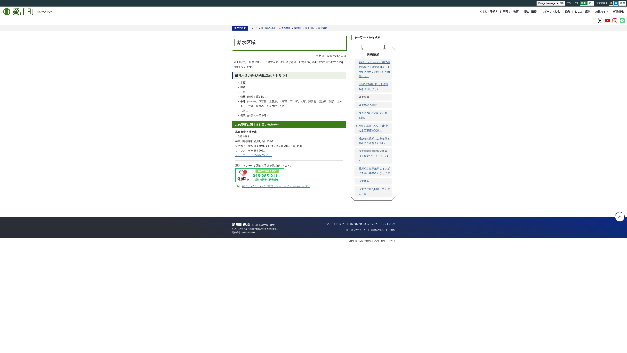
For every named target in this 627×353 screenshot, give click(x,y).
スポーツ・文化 (550, 11)
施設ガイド (601, 11)
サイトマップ (388, 224)
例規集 (392, 230)
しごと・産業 (582, 11)
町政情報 (618, 11)
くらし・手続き (489, 11)
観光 (567, 11)
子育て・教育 (511, 11)
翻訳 (562, 3)
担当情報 (309, 28)
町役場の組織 (268, 28)
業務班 (297, 28)
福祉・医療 (530, 11)
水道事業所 (284, 28)
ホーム (254, 28)
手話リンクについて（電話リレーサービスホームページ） (276, 186)
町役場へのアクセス (356, 230)
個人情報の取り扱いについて (363, 224)
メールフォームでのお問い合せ (253, 155)
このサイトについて (334, 224)
